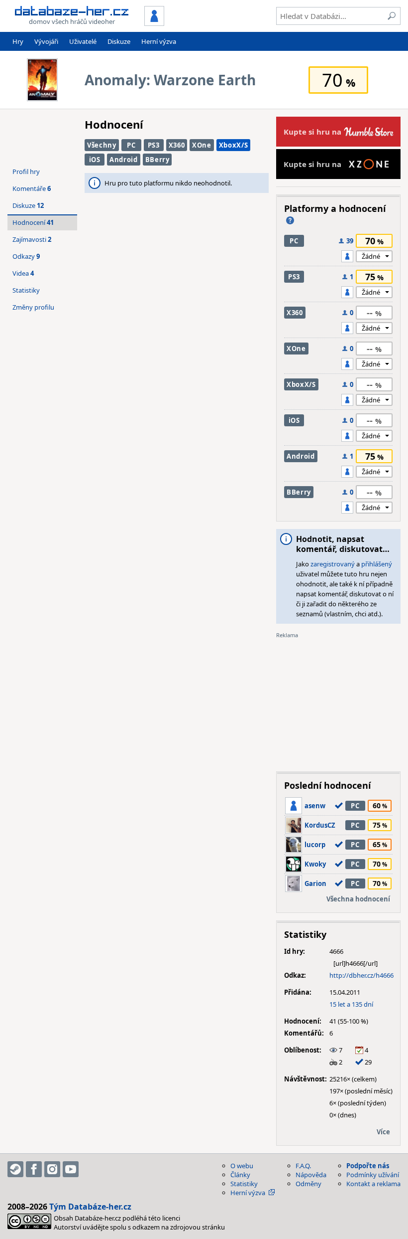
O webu (241, 1165)
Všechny (101, 145)
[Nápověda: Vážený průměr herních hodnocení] (290, 220)
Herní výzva (158, 41)
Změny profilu (33, 307)
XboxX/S (233, 145)
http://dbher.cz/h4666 (361, 975)
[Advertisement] (338, 701)
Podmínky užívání (372, 1174)
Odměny (308, 1183)
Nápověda (311, 1174)
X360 (177, 145)
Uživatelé (83, 41)
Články (240, 1174)
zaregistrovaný (332, 563)
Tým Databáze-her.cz (90, 1206)
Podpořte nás (367, 1165)
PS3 (154, 145)
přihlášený (376, 563)
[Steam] (15, 1169)
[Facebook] (34, 1169)
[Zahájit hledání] (392, 16)
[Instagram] (52, 1169)
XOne (201, 145)
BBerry (157, 159)
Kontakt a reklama (373, 1183)
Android (123, 159)
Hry (17, 41)
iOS (95, 159)
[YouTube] (71, 1169)
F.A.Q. (303, 1165)
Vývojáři (46, 41)
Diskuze (118, 41)
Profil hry (26, 171)
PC (131, 145)
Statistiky (26, 290)
